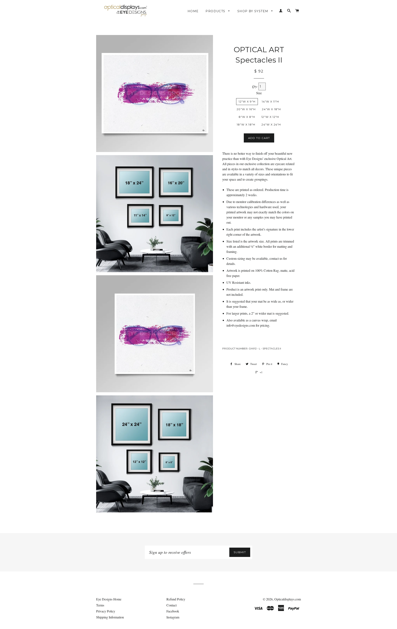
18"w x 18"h (246, 124)
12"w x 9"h (247, 101)
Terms (100, 605)
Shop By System (253, 11)
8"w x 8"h (247, 116)
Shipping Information (110, 617)
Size (259, 93)
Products (216, 11)
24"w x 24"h (271, 124)
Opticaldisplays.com (287, 599)
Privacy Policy (105, 611)
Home (193, 11)
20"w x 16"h (246, 109)
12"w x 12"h (270, 116)
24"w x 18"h (271, 109)
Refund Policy (175, 599)
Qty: (255, 86)
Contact (171, 605)
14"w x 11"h (270, 101)
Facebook (172, 611)
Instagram (172, 617)
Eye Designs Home (108, 599)
